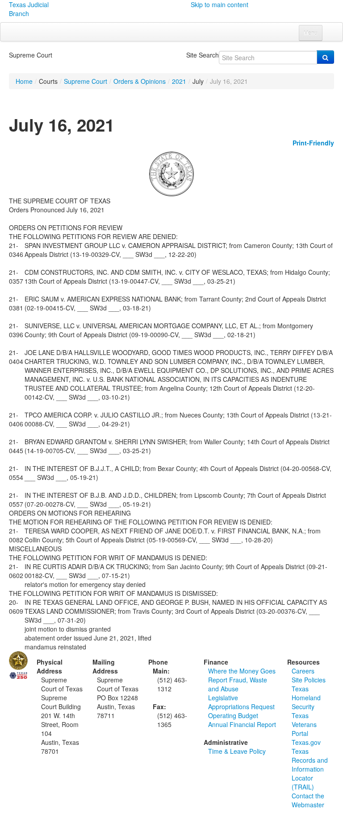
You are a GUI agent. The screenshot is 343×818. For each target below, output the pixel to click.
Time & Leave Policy (237, 751)
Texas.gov (306, 742)
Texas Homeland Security (306, 697)
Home (24, 81)
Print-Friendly (313, 142)
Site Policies (309, 679)
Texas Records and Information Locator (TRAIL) (310, 769)
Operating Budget (233, 715)
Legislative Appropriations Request (241, 702)
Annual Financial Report (242, 724)
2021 (179, 81)
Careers (303, 670)
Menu (311, 33)
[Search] (325, 57)
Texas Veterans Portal (304, 724)
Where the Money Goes (242, 670)
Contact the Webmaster (308, 800)
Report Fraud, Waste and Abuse (237, 684)
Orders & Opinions (139, 81)
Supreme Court (85, 81)
